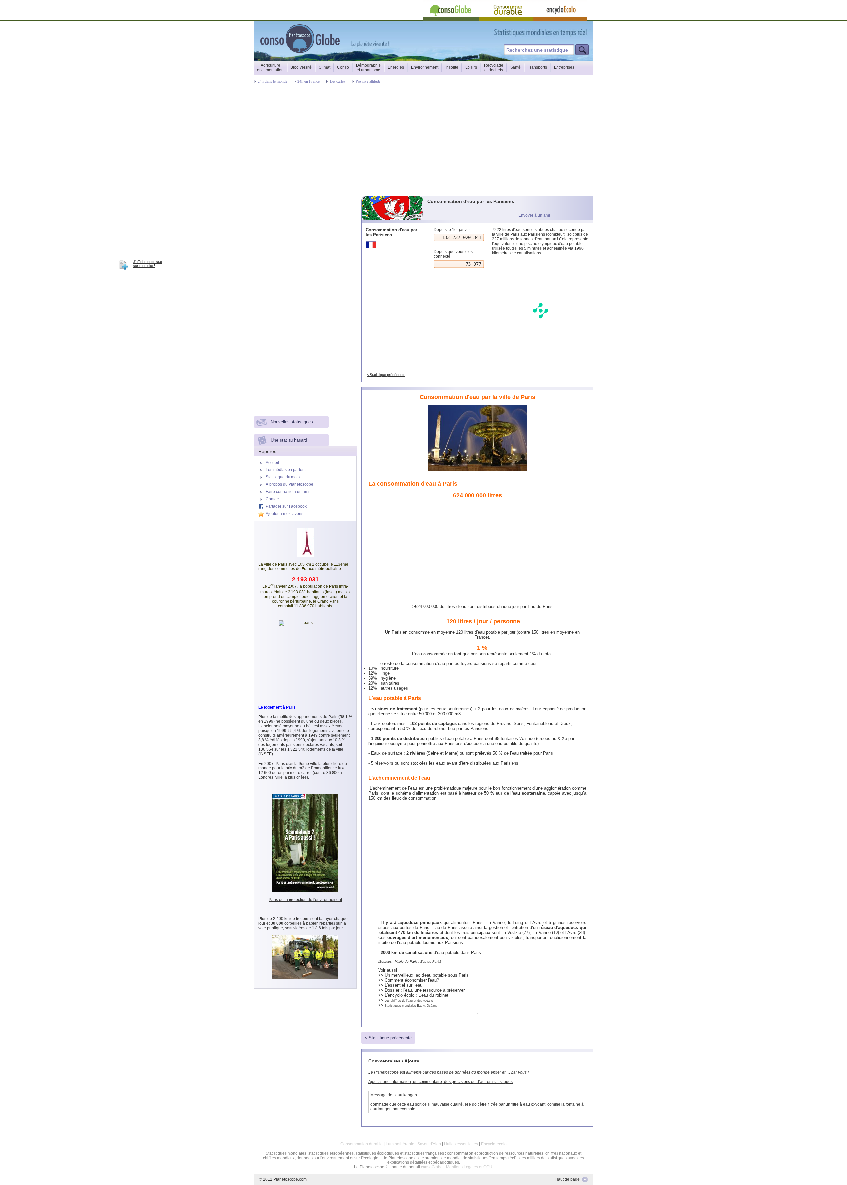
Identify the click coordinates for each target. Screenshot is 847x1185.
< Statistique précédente (386, 375)
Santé (515, 67)
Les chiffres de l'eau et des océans (409, 1000)
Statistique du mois (283, 477)
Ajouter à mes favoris (284, 513)
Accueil (272, 462)
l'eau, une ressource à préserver (434, 990)
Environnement (424, 67)
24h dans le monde (272, 81)
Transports (537, 67)
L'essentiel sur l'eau (403, 985)
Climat (324, 67)
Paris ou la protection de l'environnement (305, 899)
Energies (396, 67)
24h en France (308, 81)
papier (311, 923)
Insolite (451, 67)
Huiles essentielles (461, 1144)
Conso (343, 67)
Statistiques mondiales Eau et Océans (411, 1005)
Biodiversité (301, 67)
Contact (273, 499)
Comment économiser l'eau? (412, 980)
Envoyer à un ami (534, 215)
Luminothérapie (400, 1144)
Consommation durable (361, 1144)
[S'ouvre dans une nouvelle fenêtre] (570, 32)
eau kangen (406, 1095)
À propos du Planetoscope (289, 484)
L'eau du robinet (432, 995)
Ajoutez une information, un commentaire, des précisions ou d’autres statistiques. (440, 1081)
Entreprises (564, 67)
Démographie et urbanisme (368, 67)
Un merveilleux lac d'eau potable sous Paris (426, 975)
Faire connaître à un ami (287, 491)
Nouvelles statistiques (292, 422)
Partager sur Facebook (286, 506)
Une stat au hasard (289, 440)
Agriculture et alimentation (270, 67)
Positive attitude (368, 81)
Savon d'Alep (429, 1144)
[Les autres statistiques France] (393, 244)
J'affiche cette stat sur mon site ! (147, 264)
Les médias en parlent (286, 470)
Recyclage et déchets (493, 67)
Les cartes (337, 81)
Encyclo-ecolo (494, 1144)
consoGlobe (432, 1167)
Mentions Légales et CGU (469, 1167)
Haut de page (567, 1179)
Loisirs (471, 67)
